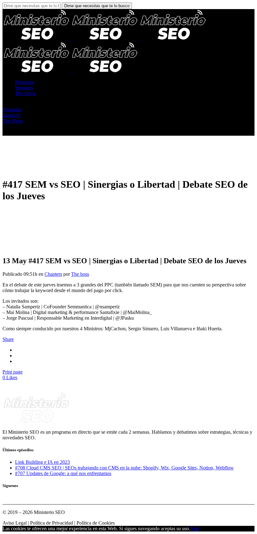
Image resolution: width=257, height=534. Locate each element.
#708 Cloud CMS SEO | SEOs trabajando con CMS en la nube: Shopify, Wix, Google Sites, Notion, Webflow (124, 467)
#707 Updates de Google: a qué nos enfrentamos (63, 473)
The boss (80, 274)
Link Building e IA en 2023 (42, 462)
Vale (194, 528)
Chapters (53, 274)
